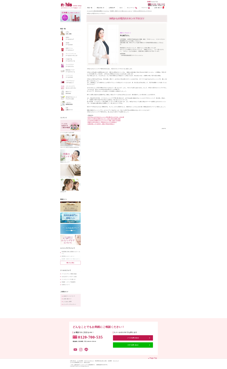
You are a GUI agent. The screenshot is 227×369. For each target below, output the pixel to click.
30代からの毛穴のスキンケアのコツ (142, 11)
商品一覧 (89, 7)
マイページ (145, 7)
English (153, 1)
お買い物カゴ (159, 7)
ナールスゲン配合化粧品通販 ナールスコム (98, 11)
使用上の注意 (87, 362)
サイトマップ (116, 360)
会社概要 (110, 360)
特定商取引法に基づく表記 (101, 360)
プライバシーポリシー (89, 360)
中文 (157, 1)
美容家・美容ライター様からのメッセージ (121, 11)
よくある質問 (80, 360)
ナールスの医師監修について (76, 362)
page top (164, 128)
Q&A (121, 7)
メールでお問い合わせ (133, 338)
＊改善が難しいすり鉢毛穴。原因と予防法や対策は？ (101, 124)
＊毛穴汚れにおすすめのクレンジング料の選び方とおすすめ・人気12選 (105, 117)
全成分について (66, 284)
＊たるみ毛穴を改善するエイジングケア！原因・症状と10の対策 (104, 120)
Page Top (153, 358)
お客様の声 (112, 7)
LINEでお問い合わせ (133, 345)
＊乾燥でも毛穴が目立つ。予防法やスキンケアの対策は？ (102, 122)
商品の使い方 (100, 7)
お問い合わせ (73, 360)
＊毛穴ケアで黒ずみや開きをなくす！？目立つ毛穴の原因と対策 (103, 118)
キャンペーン (130, 7)
